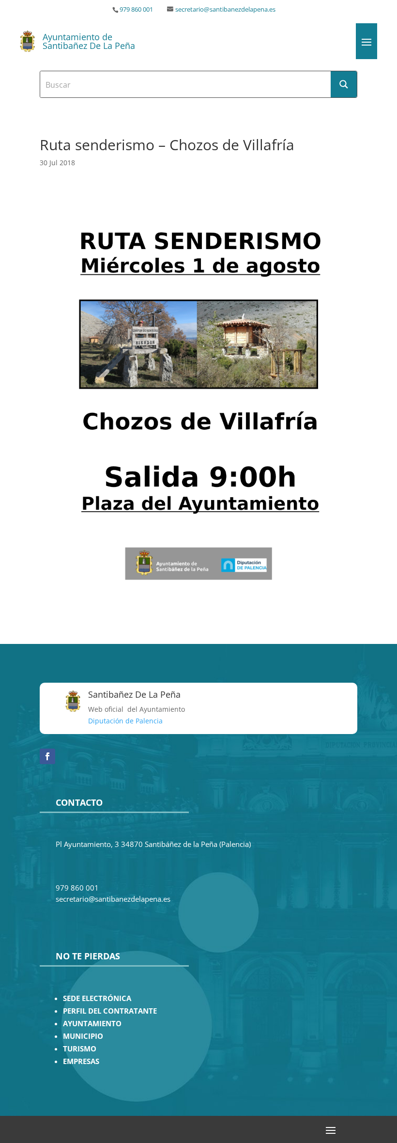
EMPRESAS (81, 1061)
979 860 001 (136, 9)
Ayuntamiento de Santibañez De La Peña (89, 41)
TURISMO (79, 1049)
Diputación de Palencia (125, 720)
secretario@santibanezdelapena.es (225, 9)
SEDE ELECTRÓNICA (97, 998)
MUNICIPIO (83, 1036)
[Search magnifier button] (344, 84)
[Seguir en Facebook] (47, 756)
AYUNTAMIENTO (92, 1023)
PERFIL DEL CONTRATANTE (110, 1011)
